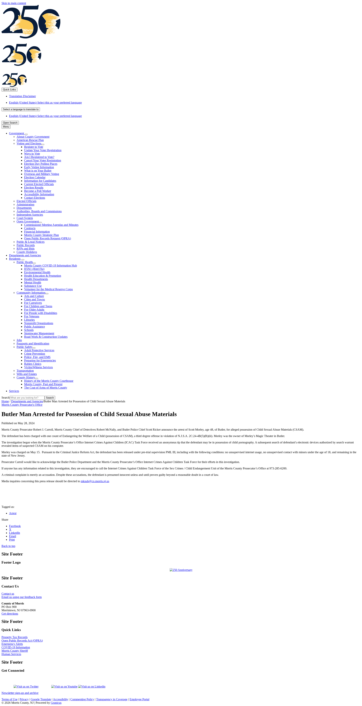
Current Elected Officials (39, 184)
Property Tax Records (15, 637)
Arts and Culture (34, 296)
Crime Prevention (34, 353)
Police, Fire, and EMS (37, 357)
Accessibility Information (39, 194)
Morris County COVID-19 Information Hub (50, 265)
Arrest (12, 513)
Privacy (24, 699)
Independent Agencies (30, 214)
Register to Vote (33, 146)
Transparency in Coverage (111, 699)
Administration (25, 204)
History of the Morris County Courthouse (48, 380)
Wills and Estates (27, 374)
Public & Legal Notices (30, 241)
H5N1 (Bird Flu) (34, 268)
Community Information (31, 292)
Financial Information (37, 231)
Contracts (29, 228)
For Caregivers (33, 302)
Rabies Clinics (32, 363)
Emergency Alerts (12, 644)
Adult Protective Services (39, 350)
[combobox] (21, 109)
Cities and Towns (34, 299)
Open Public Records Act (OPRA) (22, 640)
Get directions (10, 613)
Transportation (25, 370)
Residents (15, 258)
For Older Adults (34, 309)
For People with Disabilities (40, 313)
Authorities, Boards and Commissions (39, 211)
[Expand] (26, 134)
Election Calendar (34, 177)
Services (14, 391)
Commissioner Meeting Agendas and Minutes (51, 224)
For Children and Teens (38, 306)
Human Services (11, 654)
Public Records (26, 245)
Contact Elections (34, 197)
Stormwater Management (39, 333)
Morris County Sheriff (15, 650)
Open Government (28, 221)
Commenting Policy (82, 699)
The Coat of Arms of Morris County (45, 387)
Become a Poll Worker (37, 191)
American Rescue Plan (30, 140)
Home (5, 401)
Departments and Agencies (25, 255)
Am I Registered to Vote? (39, 157)
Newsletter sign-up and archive (20, 693)
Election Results (33, 187)
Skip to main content (14, 3)
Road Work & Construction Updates (45, 336)
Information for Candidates (40, 180)
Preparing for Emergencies (40, 360)
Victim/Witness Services (38, 367)
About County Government (33, 136)
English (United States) (45, 102)
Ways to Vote (32, 153)
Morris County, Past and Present (43, 384)
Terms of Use (10, 699)
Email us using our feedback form (22, 597)
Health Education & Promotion (42, 275)
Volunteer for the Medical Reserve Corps (48, 289)
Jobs (19, 340)
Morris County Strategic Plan (41, 235)
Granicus (56, 702)
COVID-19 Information (16, 647)
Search (6, 397)
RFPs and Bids (26, 248)
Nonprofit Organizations (38, 323)
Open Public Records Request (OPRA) (47, 238)
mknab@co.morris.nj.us (95, 481)
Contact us (8, 593)
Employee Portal (139, 699)
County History (26, 377)
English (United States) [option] (45, 116)
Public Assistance (34, 326)
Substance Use (33, 285)
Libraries (29, 319)
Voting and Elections (29, 143)
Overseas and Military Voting (41, 174)
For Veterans (31, 316)
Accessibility (60, 699)
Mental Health (32, 282)
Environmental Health (37, 272)
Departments (24, 207)
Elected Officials (26, 201)
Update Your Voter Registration (42, 150)
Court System (25, 218)
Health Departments (36, 279)
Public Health (25, 262)
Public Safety (24, 346)
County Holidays (27, 252)
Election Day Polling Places (40, 163)
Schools (29, 330)
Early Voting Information (39, 167)
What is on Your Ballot (37, 170)
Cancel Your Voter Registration (42, 160)
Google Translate (41, 699)
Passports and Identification (33, 343)
